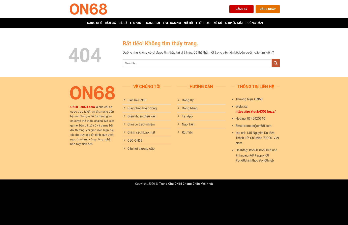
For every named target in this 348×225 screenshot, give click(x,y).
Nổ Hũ (188, 23)
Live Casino (172, 23)
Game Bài (153, 23)
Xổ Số (217, 23)
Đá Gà (123, 23)
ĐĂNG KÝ (241, 8)
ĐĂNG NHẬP (268, 8)
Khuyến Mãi (234, 23)
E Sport (136, 23)
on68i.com (87, 107)
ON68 (74, 107)
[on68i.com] (88, 9)
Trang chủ (93, 23)
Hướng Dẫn (254, 23)
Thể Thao (203, 23)
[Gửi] (276, 63)
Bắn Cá (110, 23)
